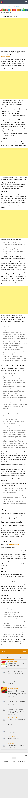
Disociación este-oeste (13, 731)
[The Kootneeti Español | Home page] (3, 2)
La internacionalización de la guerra (16, 745)
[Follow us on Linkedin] (26, 651)
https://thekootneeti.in (6, 56)
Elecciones (10, 661)
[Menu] (26, 2)
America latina (12, 670)
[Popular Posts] (20, 658)
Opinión (21, 670)
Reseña (9, 699)
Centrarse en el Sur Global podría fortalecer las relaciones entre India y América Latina (16, 673)
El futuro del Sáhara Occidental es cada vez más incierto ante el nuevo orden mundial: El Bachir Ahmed (17, 711)
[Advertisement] (14, 32)
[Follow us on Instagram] (24, 651)
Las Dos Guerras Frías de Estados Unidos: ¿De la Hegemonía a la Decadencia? (17, 702)
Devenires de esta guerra (13, 738)
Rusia (13, 736)
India (17, 670)
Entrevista (10, 688)
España (16, 661)
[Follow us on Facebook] (21, 651)
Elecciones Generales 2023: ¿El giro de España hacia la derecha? (17, 664)
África (9, 708)
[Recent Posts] (7, 658)
